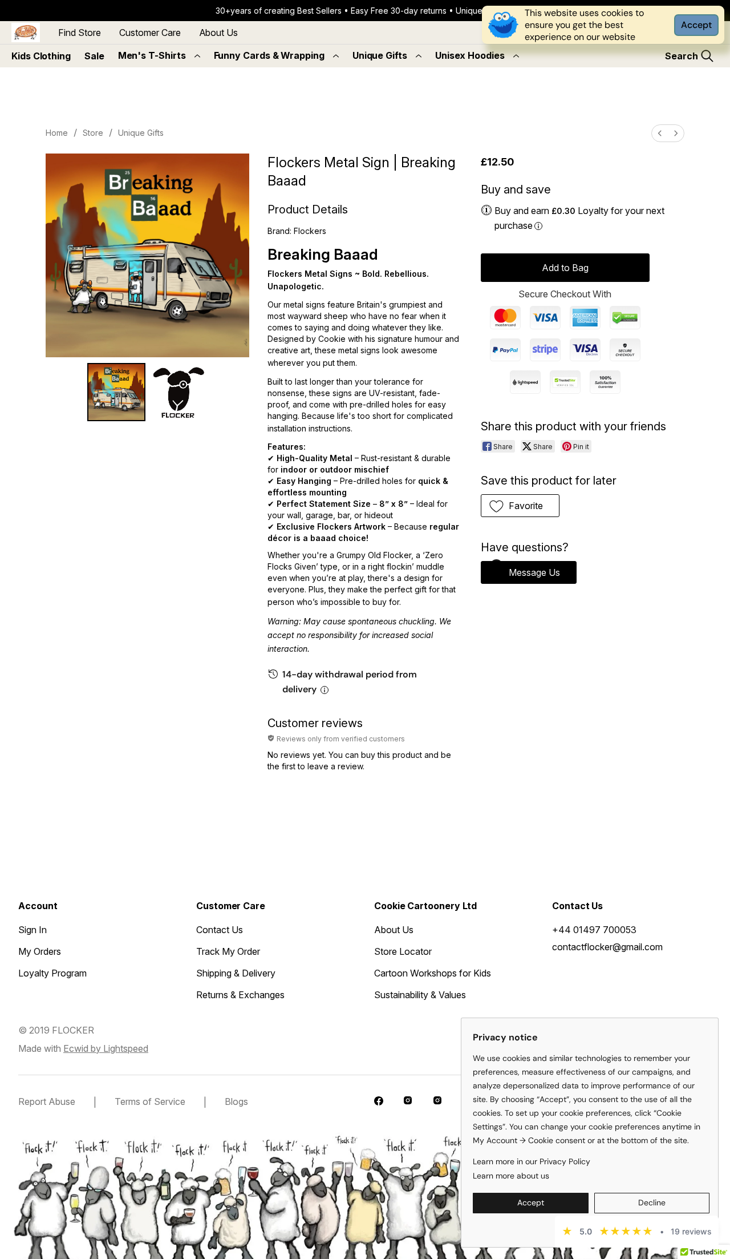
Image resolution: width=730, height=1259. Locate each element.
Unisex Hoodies (470, 55)
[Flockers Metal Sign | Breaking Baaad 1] (179, 392)
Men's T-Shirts (152, 55)
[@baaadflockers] (380, 1102)
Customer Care (150, 32)
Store (93, 133)
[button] (520, 505)
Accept (696, 25)
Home (57, 133)
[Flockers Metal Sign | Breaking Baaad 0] (116, 392)
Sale (94, 56)
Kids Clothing (41, 56)
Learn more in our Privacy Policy (531, 1161)
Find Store (79, 32)
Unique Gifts (379, 55)
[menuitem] (660, 133)
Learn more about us (511, 1176)
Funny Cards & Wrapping (269, 55)
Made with (83, 1048)
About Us (218, 32)
